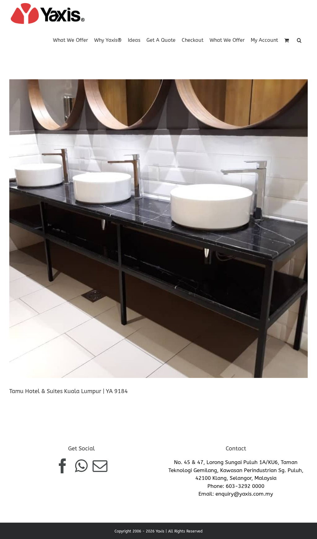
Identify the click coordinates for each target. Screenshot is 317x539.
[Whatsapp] (81, 465)
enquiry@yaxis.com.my (244, 494)
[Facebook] (62, 465)
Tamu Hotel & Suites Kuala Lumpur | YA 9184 (68, 391)
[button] (299, 40)
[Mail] (100, 465)
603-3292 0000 (245, 486)
